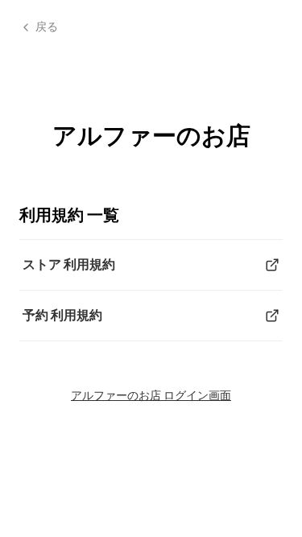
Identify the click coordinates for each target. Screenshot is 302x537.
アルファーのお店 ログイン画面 (151, 395)
